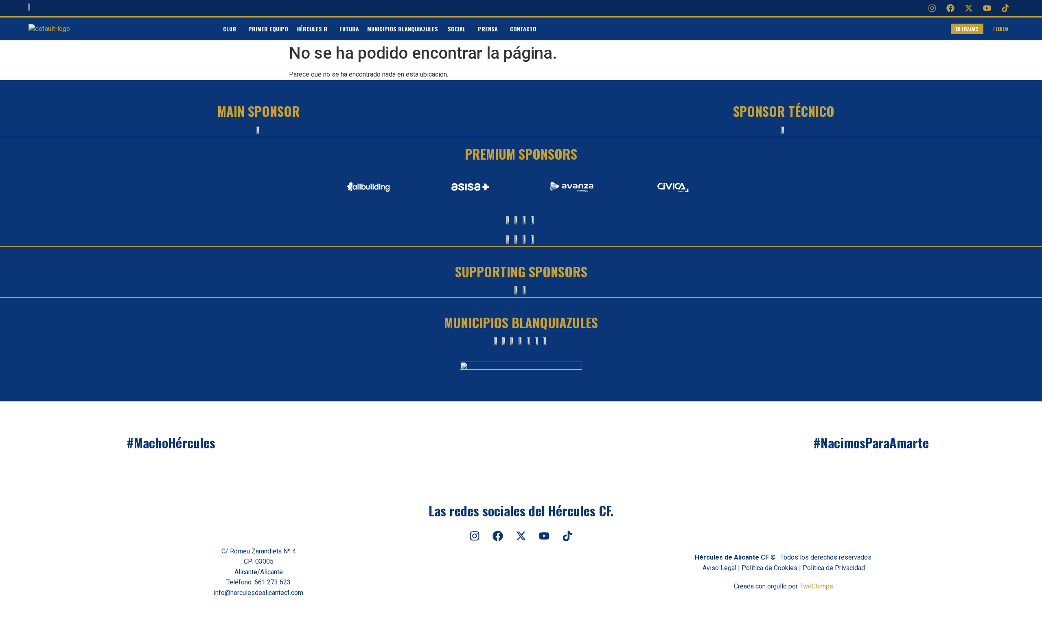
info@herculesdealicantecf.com (258, 593)
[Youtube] (987, 8)
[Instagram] (932, 8)
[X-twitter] (969, 8)
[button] (231, 29)
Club (229, 28)
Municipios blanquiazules (403, 28)
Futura (349, 28)
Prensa (488, 28)
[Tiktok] (1005, 8)
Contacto (523, 28)
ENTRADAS (967, 28)
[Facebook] (950, 8)
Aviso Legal (719, 568)
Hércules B (311, 28)
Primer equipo (268, 28)
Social (457, 28)
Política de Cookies (769, 568)
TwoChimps (816, 586)
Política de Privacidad (834, 568)
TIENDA (1000, 28)
